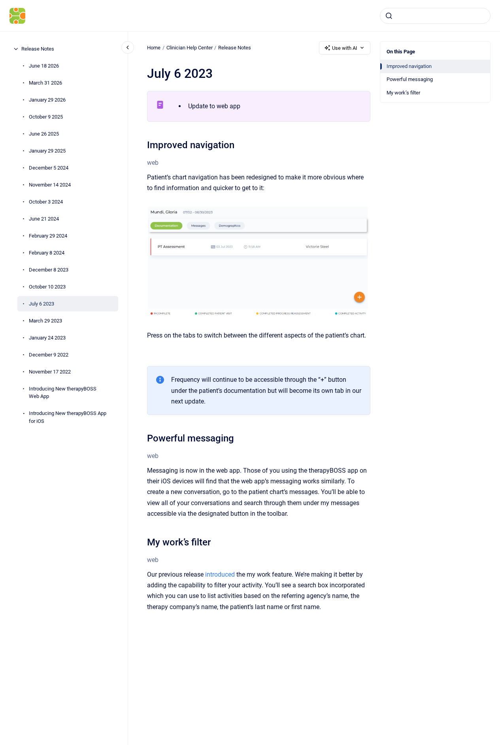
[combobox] (435, 15)
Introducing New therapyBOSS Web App (62, 393)
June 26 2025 (44, 134)
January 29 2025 (47, 151)
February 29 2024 (48, 236)
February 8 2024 (46, 253)
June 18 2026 (44, 66)
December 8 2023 (48, 270)
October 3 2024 (46, 202)
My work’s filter (403, 93)
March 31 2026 (45, 83)
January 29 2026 (47, 100)
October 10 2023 (47, 287)
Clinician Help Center (189, 48)
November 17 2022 (50, 372)
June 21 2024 (44, 219)
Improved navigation (409, 66)
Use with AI (344, 48)
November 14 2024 (50, 185)
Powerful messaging (410, 79)
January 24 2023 (47, 338)
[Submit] (389, 15)
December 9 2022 (48, 355)
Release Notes (37, 49)
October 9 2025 (46, 117)
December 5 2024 (48, 168)
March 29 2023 (45, 321)
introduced (220, 574)
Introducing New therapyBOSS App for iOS (67, 417)
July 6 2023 (41, 304)
